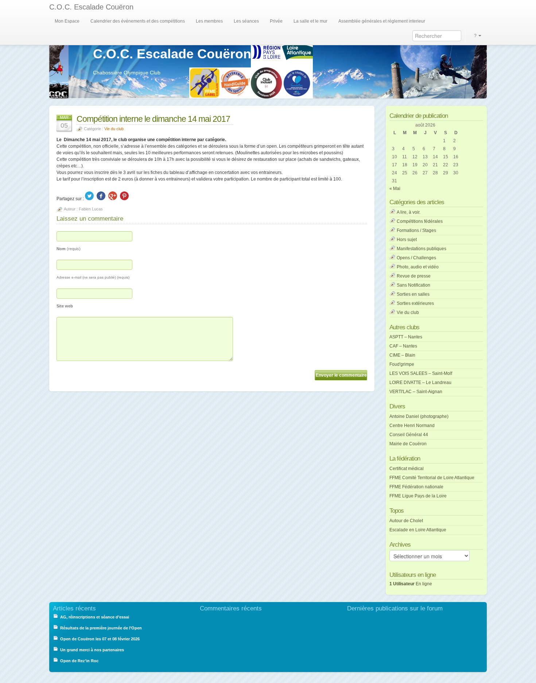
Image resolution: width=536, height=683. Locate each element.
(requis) (69, 249)
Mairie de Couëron (408, 443)
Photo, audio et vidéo (418, 266)
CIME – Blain (402, 355)
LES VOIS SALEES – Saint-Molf (420, 373)
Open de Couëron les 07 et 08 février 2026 (100, 639)
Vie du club (114, 129)
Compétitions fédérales (420, 221)
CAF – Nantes (403, 346)
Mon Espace (67, 21)
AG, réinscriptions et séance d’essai (94, 617)
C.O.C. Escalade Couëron (91, 7)
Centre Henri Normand (412, 425)
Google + (112, 195)
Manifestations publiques (421, 248)
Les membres (209, 21)
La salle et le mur (310, 21)
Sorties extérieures (415, 303)
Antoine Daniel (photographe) (418, 416)
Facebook (101, 195)
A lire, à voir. (408, 212)
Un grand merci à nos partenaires (92, 650)
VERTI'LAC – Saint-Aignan (415, 391)
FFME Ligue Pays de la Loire (418, 495)
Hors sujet (407, 239)
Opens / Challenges (416, 257)
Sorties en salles (413, 294)
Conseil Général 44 (408, 434)
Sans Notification (413, 285)
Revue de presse (414, 276)
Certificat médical (406, 468)
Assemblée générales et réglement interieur (381, 21)
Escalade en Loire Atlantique (417, 529)
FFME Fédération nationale (416, 486)
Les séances (246, 21)
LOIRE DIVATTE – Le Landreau (420, 382)
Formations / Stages (416, 230)
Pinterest (124, 195)
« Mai (394, 188)
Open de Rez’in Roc (79, 661)
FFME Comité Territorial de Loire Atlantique (431, 477)
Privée (276, 21)
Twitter (89, 195)
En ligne (410, 583)
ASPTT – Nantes (405, 336)
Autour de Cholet (406, 520)
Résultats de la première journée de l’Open (101, 628)
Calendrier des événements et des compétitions (137, 21)
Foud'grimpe (401, 364)
